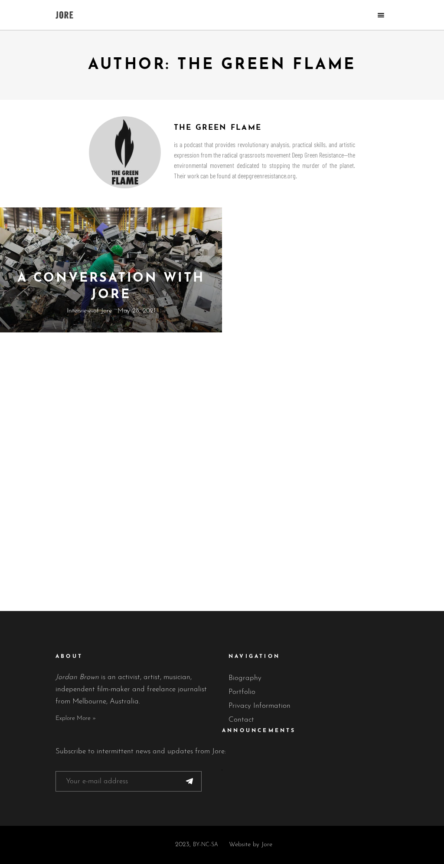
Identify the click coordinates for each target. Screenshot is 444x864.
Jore (266, 844)
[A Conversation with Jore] (111, 269)
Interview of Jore (89, 311)
